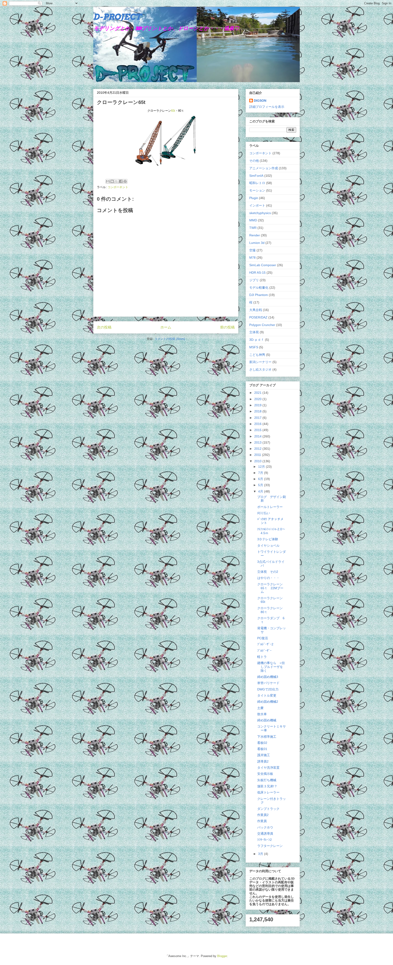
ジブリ (254, 280)
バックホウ (265, 827)
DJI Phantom (258, 295)
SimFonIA (256, 175)
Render (254, 235)
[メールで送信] (108, 181)
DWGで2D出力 (268, 689)
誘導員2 (263, 761)
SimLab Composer (262, 265)
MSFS (253, 347)
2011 (258, 455)
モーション (257, 190)
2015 (258, 430)
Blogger (222, 956)
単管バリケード (268, 683)
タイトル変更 (266, 695)
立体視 (254, 332)
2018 (258, 411)
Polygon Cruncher (262, 325)
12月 (262, 466)
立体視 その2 (267, 571)
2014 (258, 436)
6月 (261, 479)
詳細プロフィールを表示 (266, 107)
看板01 (262, 749)
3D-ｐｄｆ (256, 339)
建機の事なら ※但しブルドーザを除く (271, 666)
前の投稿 (227, 327)
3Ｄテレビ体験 (267, 539)
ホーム (165, 327)
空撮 (252, 250)
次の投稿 (104, 327)
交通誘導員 (265, 833)
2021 (258, 392)
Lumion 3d (257, 243)
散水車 (262, 714)
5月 (261, 485)
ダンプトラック (268, 809)
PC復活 (262, 638)
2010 (258, 461)
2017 (258, 417)
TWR (253, 228)
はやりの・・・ (268, 578)
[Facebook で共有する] (120, 181)
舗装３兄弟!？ (267, 786)
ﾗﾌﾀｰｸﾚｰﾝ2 (264, 839)
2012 (258, 448)
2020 (258, 399)
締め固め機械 (266, 720)
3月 (261, 854)
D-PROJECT (117, 17)
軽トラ (262, 657)
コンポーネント (118, 187)
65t (173, 110)
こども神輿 (257, 354)
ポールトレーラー (270, 507)
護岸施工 (263, 755)
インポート (257, 205)
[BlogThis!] (112, 181)
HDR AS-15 (257, 272)
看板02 (262, 743)
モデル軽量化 (258, 287)
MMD (253, 220)
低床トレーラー (268, 792)
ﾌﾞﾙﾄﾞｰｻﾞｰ (264, 650)
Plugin (253, 198)
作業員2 (263, 815)
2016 (258, 424)
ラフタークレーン (270, 846)
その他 (254, 160)
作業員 (262, 821)
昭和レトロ (257, 183)
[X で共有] (116, 181)
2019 (258, 405)
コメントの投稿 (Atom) (169, 339)
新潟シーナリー (260, 362)
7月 (261, 473)
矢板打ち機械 (266, 780)
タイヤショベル (268, 545)
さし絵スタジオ (260, 369)
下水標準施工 (266, 736)
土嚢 (260, 708)
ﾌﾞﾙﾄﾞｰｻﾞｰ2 (265, 644)
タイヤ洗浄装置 (268, 767)
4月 (261, 491)
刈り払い (263, 513)
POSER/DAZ (258, 317)
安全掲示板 (265, 774)
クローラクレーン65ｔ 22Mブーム (270, 588)
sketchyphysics (260, 213)
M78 (252, 257)
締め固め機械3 (267, 677)
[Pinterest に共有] (125, 181)
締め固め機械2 (267, 701)
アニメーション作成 (263, 168)
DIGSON (260, 100)
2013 (258, 442)
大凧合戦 (255, 310)
